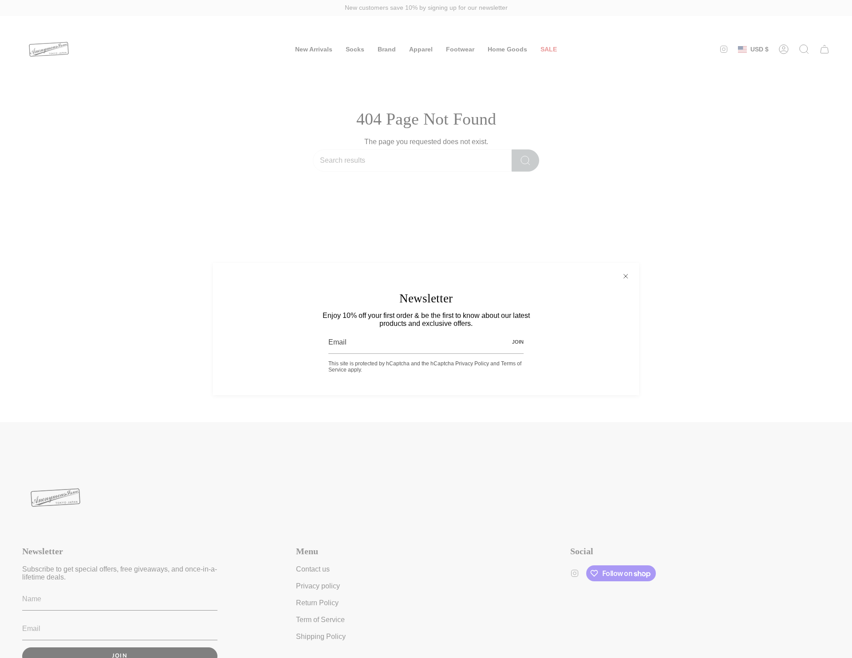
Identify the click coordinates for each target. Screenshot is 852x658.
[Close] (625, 276)
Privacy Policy (472, 363)
